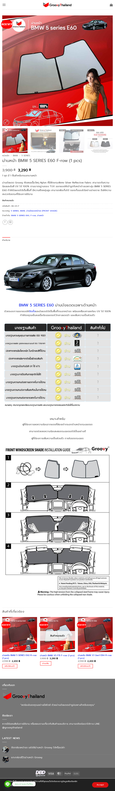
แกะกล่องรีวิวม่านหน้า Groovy (26, 757)
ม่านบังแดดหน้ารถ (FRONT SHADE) (41, 210)
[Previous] (8, 71)
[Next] (106, 71)
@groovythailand (12, 727)
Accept (100, 784)
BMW (15, 155)
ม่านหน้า (40, 215)
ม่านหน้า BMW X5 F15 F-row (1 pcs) (57, 655)
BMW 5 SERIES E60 (20, 215)
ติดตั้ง (32, 311)
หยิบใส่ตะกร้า (10, 666)
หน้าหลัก (5, 155)
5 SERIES (26, 155)
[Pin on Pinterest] (10, 222)
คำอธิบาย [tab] (6, 240)
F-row (33, 215)
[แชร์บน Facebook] (5, 222)
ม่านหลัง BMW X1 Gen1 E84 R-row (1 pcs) (95, 656)
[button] (4, 4)
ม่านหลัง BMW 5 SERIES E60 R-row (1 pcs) (19, 656)
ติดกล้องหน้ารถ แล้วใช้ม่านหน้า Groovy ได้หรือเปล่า (38, 747)
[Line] (7, 784)
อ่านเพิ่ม (45, 663)
